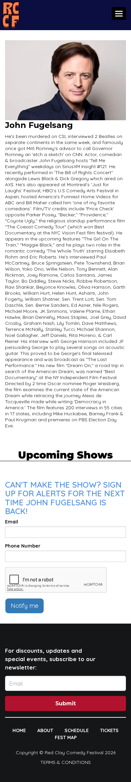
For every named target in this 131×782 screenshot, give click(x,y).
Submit (65, 703)
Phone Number (22, 546)
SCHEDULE (76, 730)
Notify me (24, 606)
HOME (19, 730)
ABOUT (45, 730)
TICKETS (109, 730)
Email (11, 522)
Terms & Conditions (65, 762)
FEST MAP (66, 737)
